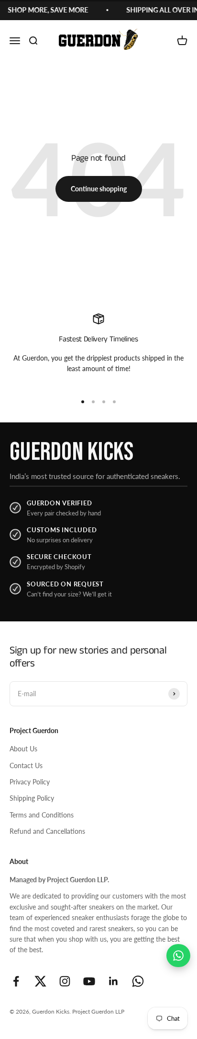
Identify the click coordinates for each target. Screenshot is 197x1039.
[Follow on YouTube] (89, 981)
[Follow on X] (40, 981)
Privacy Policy (30, 782)
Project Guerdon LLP (98, 1011)
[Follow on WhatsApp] (137, 981)
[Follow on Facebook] (16, 981)
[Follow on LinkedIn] (113, 981)
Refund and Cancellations (47, 831)
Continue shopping (99, 189)
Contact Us (26, 765)
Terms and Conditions (42, 815)
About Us (23, 749)
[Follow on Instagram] (64, 981)
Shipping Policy (32, 798)
